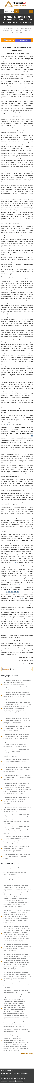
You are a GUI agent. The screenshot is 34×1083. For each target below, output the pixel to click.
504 (19, 584)
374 (15, 592)
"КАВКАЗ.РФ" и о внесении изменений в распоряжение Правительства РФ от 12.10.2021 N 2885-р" (16, 961)
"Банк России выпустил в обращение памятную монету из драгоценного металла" (17, 880)
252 (9, 592)
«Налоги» (4, 1076)
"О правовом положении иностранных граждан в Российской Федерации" (16, 753)
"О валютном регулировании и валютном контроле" (16, 744)
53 (22, 598)
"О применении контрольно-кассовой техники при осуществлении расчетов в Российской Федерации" (17, 685)
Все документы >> (26, 1053)
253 (12, 592)
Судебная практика (9, 28)
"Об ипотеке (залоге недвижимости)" (17, 777)
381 (15, 562)
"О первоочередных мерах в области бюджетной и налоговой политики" (16, 830)
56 (6, 592)
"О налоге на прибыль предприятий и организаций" (16, 849)
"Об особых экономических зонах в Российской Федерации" (16, 800)
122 (17, 230)
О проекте (12, 1081)
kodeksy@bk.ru (21, 1078)
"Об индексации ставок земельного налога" (16, 856)
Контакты (4, 1081)
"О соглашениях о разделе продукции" (16, 769)
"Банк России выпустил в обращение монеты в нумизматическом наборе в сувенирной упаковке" (17, 871)
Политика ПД (20, 1081)
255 (7, 424)
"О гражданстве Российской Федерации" (17, 809)
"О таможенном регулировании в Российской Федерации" (16, 736)
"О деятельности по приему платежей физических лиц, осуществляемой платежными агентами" (16, 696)
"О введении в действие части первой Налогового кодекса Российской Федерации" (16, 840)
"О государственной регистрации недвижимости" (16, 721)
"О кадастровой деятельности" (16, 762)
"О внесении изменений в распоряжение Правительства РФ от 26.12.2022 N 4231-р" (17, 947)
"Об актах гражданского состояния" (16, 728)
